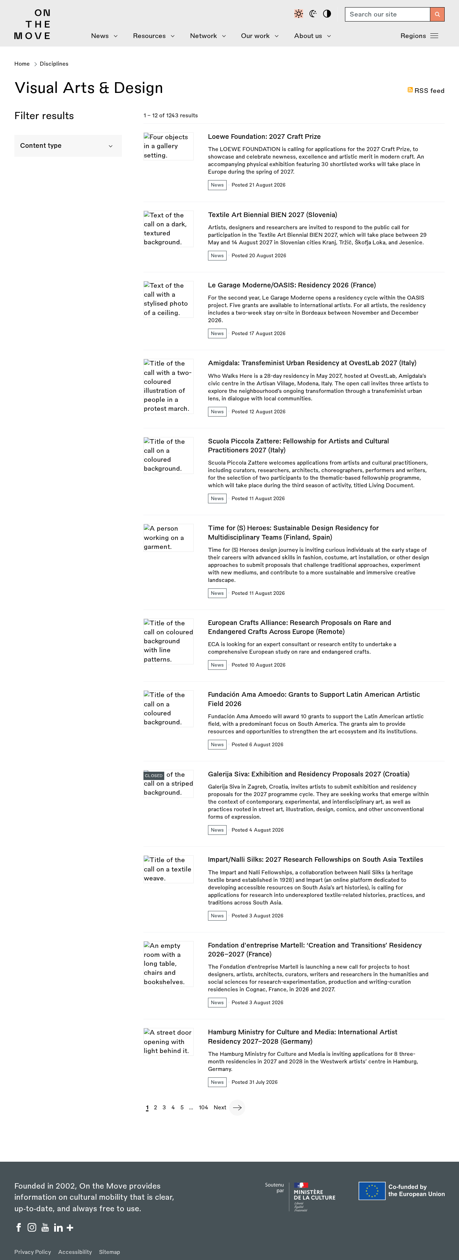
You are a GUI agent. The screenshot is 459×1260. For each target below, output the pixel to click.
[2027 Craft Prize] (294, 166)
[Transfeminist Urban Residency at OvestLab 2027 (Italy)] (294, 393)
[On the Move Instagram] (33, 1229)
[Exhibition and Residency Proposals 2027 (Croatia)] (294, 808)
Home (22, 64)
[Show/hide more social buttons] (70, 1228)
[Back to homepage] (32, 37)
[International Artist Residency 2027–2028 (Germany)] (294, 1058)
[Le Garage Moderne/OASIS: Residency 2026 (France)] (294, 315)
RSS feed (430, 91)
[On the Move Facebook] (19, 1229)
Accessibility (75, 1252)
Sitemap (109, 1252)
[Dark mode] (314, 14)
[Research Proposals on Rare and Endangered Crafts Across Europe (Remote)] (294, 650)
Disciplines (54, 64)
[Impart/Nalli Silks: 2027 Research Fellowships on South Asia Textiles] (294, 893)
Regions (413, 36)
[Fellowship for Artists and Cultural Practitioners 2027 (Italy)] (294, 476)
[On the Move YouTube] (46, 1229)
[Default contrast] (299, 14)
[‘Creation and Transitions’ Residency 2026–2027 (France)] (294, 980)
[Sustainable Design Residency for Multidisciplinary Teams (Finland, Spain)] (294, 567)
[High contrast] (328, 14)
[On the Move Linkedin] (59, 1229)
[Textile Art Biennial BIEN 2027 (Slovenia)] (294, 241)
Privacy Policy (32, 1252)
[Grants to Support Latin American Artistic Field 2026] (294, 725)
